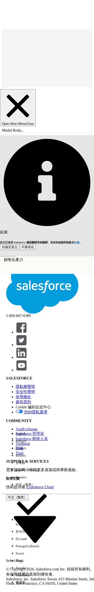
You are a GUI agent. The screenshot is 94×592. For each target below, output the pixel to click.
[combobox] (35, 529)
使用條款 (23, 397)
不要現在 (27, 247)
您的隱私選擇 (35, 412)
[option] (32, 433)
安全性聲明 (25, 392)
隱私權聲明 (25, 387)
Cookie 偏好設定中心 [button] (33, 407)
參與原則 (23, 402)
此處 (77, 242)
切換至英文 (10, 247)
